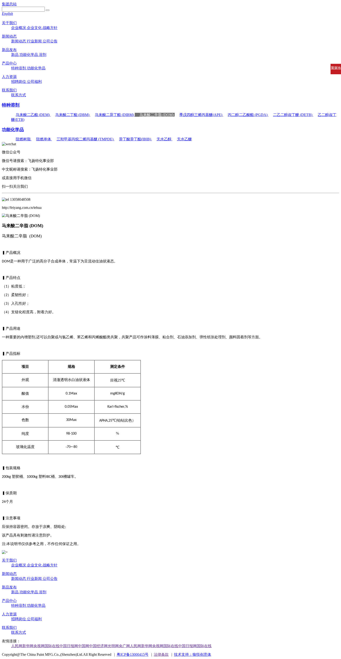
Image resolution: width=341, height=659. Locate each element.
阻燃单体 (44, 139)
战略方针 (50, 28)
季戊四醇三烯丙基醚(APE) (201, 115)
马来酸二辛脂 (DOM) (157, 115)
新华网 (27, 646)
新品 (15, 55)
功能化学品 (29, 55)
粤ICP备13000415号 (132, 654)
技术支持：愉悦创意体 (192, 654)
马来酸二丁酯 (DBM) (72, 115)
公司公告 (50, 41)
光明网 (113, 646)
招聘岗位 (19, 82)
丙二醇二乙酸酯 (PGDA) (248, 115)
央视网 (39, 646)
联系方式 (18, 95)
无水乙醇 (164, 139)
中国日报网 (68, 646)
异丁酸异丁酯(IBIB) (135, 139)
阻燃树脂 (24, 139)
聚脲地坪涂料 (336, 72)
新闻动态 (9, 36)
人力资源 (9, 77)
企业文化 (35, 28)
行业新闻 (35, 41)
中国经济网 (98, 646)
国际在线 (52, 646)
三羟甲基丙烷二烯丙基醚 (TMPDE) (85, 139)
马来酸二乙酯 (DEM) (33, 115)
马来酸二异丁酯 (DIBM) (115, 115)
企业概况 (19, 28)
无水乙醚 (184, 139)
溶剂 (42, 55)
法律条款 (161, 654)
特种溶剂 (19, 68)
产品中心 (9, 63)
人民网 (16, 646)
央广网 (124, 646)
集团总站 (9, 4)
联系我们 (9, 90)
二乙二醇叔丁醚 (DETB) (293, 115)
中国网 (83, 646)
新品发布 (9, 50)
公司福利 (34, 82)
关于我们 (9, 23)
